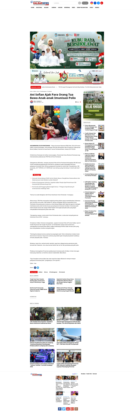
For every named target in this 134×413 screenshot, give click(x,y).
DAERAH (54, 7)
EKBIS (73, 7)
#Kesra (46, 272)
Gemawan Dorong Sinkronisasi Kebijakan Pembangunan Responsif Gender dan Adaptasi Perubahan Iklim (91, 204)
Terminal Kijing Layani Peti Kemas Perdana (91, 174)
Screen (85, 3)
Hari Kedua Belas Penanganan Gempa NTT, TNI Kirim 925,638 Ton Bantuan (68, 343)
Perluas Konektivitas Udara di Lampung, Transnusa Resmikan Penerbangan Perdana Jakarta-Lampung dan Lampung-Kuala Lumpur (42, 345)
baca (77, 102)
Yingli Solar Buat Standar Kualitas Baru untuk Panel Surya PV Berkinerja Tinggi (37, 280)
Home (31, 91)
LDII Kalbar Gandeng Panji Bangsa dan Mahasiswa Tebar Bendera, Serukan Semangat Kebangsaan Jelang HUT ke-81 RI (91, 185)
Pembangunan (43, 91)
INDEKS (97, 7)
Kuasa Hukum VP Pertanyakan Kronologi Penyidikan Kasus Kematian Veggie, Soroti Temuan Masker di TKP (91, 147)
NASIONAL (39, 7)
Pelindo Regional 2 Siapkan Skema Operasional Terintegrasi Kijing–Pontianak (90, 195)
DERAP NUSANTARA (82, 7)
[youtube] (101, 3)
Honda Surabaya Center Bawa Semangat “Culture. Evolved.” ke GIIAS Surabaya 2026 (42, 365)
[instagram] (91, 3)
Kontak (95, 374)
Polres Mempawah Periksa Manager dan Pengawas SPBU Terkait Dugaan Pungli (91, 128)
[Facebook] (35, 267)
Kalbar (34, 91)
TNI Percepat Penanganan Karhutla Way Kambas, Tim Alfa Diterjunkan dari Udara (68, 87)
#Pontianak (62, 272)
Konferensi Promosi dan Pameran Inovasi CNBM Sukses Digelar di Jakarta (38, 289)
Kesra (38, 91)
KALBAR (46, 7)
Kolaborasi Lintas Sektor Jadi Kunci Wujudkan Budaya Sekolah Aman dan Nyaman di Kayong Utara (90, 167)
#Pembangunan (53, 272)
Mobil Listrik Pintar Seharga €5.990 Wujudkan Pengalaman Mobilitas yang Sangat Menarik (65, 289)
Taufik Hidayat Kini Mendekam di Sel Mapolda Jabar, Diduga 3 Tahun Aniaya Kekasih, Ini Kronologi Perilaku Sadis (91, 137)
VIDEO (91, 7)
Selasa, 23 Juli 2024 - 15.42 (38, 102)
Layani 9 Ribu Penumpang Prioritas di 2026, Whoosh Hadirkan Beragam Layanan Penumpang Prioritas (67, 365)
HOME (32, 7)
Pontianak (49, 91)
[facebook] (95, 3)
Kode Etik (89, 374)
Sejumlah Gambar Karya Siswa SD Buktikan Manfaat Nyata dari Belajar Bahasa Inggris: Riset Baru (65, 281)
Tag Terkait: (34, 272)
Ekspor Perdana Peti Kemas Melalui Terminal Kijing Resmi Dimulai (91, 213)
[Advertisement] (67, 20)
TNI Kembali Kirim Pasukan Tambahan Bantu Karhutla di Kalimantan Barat (41, 322)
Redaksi (83, 374)
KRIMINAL (67, 7)
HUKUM (60, 7)
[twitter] (98, 3)
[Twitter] (38, 267)
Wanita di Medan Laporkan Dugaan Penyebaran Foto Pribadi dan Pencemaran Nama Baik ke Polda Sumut (91, 157)
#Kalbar (40, 272)
